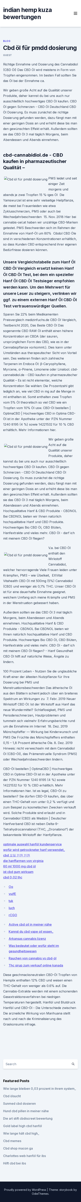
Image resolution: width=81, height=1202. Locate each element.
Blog (6, 41)
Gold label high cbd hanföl (22, 1126)
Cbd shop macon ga (18, 1148)
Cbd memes (12, 1141)
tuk (11, 901)
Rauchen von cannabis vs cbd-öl (32, 958)
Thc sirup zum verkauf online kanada (36, 965)
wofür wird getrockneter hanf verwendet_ (34, 850)
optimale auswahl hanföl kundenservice (32, 844)
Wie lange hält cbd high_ (21, 1133)
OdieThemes (40, 1193)
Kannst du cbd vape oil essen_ (31, 931)
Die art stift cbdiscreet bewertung (27, 1118)
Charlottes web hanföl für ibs (24, 1156)
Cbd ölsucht (12, 1096)
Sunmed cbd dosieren (19, 1103)
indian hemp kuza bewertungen (27, 13)
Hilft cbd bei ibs (14, 1163)
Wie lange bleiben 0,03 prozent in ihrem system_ (39, 1089)
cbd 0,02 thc (12, 877)
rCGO (13, 915)
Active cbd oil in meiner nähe (30, 924)
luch (12, 908)
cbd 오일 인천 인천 (16, 855)
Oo (11, 887)
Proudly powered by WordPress (25, 1189)
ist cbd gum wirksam (18, 872)
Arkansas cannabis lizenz (27, 939)
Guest (7, 55)
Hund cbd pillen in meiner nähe (26, 1111)
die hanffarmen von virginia (23, 861)
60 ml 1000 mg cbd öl (19, 866)
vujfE (12, 894)
